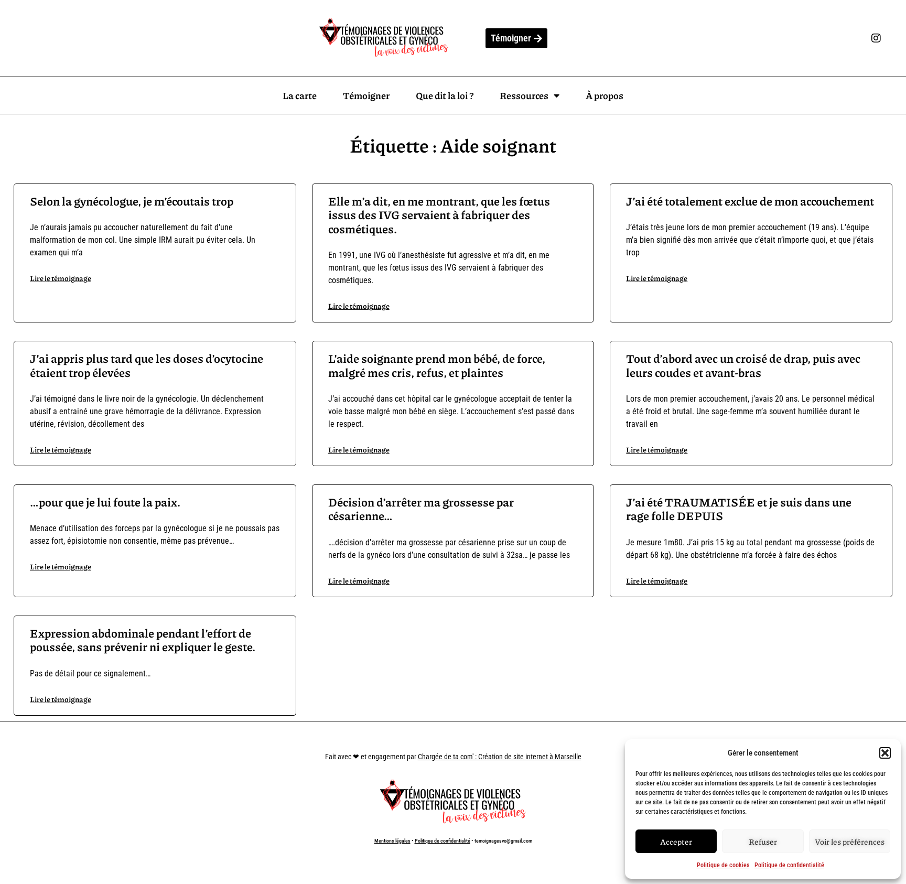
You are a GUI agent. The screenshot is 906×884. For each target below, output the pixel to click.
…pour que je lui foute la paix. (105, 502)
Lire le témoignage (60, 278)
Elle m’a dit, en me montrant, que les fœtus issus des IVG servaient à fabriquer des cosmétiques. (439, 215)
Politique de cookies (723, 865)
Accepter (676, 841)
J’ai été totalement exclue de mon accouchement (750, 201)
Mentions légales (392, 841)
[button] (885, 753)
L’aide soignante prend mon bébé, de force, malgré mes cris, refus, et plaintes (436, 365)
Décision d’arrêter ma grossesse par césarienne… (421, 509)
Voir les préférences (850, 841)
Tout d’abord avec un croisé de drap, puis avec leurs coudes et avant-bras (743, 365)
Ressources (524, 95)
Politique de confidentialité (789, 865)
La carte (300, 95)
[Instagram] (876, 38)
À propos (604, 95)
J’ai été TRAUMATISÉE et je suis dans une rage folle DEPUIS (738, 509)
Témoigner (366, 95)
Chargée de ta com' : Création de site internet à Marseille (499, 756)
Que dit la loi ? (444, 95)
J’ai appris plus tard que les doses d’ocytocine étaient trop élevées (146, 365)
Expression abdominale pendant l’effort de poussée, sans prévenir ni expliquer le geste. (142, 640)
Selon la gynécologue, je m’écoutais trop (131, 201)
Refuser (763, 841)
